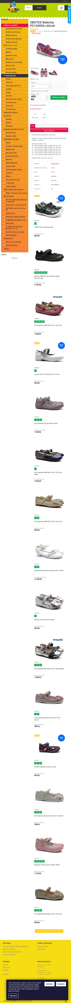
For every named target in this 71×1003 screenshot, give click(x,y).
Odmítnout (49, 984)
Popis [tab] (32, 126)
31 (35, 665)
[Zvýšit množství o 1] (48, 96)
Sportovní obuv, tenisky (14, 99)
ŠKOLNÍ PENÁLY (11, 235)
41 (43, 272)
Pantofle (9, 96)
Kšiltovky (9, 173)
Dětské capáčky (11, 72)
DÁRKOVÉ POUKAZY (11, 112)
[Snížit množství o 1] (48, 99)
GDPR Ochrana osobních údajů (12, 952)
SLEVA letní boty (11, 35)
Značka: (36, 33)
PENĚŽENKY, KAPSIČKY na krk (16, 220)
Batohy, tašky (10, 166)
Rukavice (9, 159)
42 (46, 272)
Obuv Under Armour (13, 180)
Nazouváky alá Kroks (13, 86)
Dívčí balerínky (11, 76)
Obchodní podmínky (9, 949)
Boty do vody (10, 65)
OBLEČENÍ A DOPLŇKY (11, 139)
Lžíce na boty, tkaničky (13, 242)
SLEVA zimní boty (12, 42)
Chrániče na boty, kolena (14, 146)
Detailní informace (35, 108)
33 (38, 321)
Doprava (5, 965)
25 (35, 763)
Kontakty (5, 970)
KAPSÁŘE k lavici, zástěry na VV (16, 209)
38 (35, 272)
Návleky (8, 122)
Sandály (8, 89)
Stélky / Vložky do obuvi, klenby (16, 193)
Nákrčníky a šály (11, 153)
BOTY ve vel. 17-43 (10, 45)
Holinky (8, 79)
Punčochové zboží (12, 156)
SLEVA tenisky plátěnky (14, 39)
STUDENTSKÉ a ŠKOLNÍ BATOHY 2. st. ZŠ (14, 227)
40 (40, 272)
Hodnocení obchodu (9, 954)
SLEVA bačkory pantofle (14, 29)
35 (43, 321)
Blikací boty (10, 59)
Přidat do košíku (58, 97)
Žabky (8, 92)
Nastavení (13, 996)
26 (35, 223)
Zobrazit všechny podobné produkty (49, 931)
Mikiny (8, 176)
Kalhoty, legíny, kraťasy (14, 169)
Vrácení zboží (41, 949)
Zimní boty (9, 106)
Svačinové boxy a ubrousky (15, 232)
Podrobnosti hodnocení (60, 31)
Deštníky (9, 119)
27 (38, 763)
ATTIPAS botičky (11, 49)
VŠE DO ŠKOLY (9, 196)
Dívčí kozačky (11, 109)
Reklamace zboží (42, 946)
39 (38, 272)
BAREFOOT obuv (11, 55)
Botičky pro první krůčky (14, 62)
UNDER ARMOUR (11, 163)
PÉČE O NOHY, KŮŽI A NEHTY (14, 190)
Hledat (39, 7)
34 (40, 321)
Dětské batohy (11, 133)
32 (35, 321)
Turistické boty (11, 102)
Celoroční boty (11, 69)
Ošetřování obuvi (11, 245)
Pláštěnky (9, 126)
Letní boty (9, 82)
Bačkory (8, 52)
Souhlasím (61, 984)
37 (35, 468)
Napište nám (7, 967)
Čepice (8, 143)
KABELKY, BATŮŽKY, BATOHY (14, 129)
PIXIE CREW (10, 223)
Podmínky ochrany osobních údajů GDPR (15, 946)
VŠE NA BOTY (8, 239)
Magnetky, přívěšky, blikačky (15, 217)
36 (40, 419)
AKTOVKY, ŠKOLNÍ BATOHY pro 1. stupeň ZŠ (16, 200)
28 (40, 763)
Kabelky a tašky (11, 136)
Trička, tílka (10, 183)
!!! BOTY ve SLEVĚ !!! (10, 25)
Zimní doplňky (11, 186)
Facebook (6, 974)
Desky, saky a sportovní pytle (16, 205)
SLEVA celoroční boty (13, 32)
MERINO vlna (10, 149)
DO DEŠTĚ (7, 116)
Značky (6, 249)
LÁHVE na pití (10, 213)
